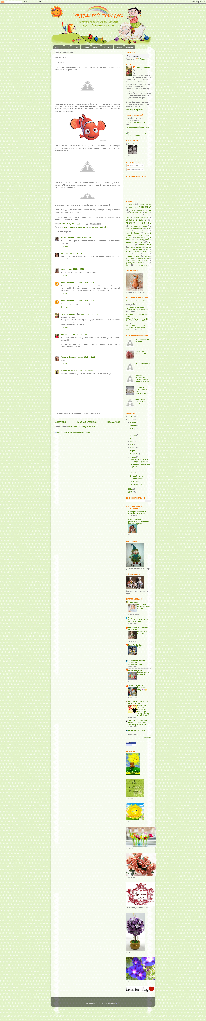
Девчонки (140, 146)
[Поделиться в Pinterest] (100, 224)
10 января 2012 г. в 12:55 (77, 334)
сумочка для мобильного (134, 263)
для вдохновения (139, 237)
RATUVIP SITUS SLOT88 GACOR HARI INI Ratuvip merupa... (135, 327)
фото (128, 265)
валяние (128, 215)
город (141, 235)
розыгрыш (130, 260)
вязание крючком (82, 227)
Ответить (64, 246)
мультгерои (94, 227)
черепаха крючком (140, 265)
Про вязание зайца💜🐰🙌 (142, 689)
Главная (58, 47)
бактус (133, 210)
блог (149, 210)
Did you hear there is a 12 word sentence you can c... (137, 302)
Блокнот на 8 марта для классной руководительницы (138, 724)
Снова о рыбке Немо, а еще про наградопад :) (139, 461)
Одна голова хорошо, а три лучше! (140, 401)
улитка (147, 263)
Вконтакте (107, 47)
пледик (146, 254)
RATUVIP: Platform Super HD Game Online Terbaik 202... (137, 320)
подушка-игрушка (132, 256)
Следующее (61, 422)
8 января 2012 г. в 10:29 (85, 300)
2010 (130, 492)
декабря (133, 422)
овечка (137, 251)
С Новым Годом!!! (137, 484)
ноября (133, 426)
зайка (147, 240)
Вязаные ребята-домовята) (143, 673)
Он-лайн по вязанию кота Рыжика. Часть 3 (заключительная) (142, 378)
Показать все (147, 737)
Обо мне (129, 47)
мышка (128, 251)
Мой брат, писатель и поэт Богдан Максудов (137, 512)
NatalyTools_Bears (135, 645)
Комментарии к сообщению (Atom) (81, 427)
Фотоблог (132, 144)
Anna (63, 269)
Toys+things (133, 602)
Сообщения (133, 166)
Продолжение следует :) (137, 664)
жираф (140, 240)
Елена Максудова (68, 314)
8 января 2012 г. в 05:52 (75, 269)
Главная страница (87, 422)
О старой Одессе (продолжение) (136, 477)
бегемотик (141, 210)
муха (147, 249)
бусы (146, 213)
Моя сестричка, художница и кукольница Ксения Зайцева (138, 521)
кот (150, 242)
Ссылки (86, 47)
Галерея (118, 47)
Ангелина (130, 204)
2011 (130, 489)
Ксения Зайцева (145, 204)
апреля (133, 447)
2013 (130, 417)
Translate (143, 59)
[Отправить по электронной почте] (91, 224)
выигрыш (138, 215)
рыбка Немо (105, 227)
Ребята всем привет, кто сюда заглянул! (143, 606)
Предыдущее (113, 422)
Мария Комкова (67, 237)
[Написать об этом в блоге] (93, 224)
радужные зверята (142, 258)
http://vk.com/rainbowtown (135, 122)
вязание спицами (139, 226)
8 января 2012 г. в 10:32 (88, 314)
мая (132, 444)
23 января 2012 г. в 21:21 (85, 357)
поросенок (147, 256)
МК (67, 47)
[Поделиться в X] (95, 224)
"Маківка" (140, 525)
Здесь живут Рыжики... (137, 686)
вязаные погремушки (134, 228)
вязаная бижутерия (141, 217)
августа (133, 435)
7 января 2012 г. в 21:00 (77, 253)
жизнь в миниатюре (136, 730)
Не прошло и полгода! (142, 632)
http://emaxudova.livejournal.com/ (138, 127)
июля (132, 438)
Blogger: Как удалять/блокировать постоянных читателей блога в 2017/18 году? (143, 710)
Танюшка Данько (68, 357)
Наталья (64, 253)
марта (132, 451)
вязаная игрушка (68, 227)
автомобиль (132, 207)
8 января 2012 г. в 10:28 (85, 283)
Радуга (75, 47)
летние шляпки (145, 245)
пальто (137, 254)
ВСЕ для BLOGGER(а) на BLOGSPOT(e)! (138, 702)
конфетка (139, 242)
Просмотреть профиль (134, 110)
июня (132, 441)
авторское (145, 206)
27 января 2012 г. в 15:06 (83, 370)
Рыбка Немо (134, 481)
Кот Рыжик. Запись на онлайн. (142, 340)
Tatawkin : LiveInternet (137, 721)
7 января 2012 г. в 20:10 (84, 237)
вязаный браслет (141, 231)
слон (138, 260)
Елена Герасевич (68, 283)
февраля (134, 454)
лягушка (130, 247)
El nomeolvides (67, 370)
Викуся (64, 334)
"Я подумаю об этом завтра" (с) (136, 661)
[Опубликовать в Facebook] (98, 224)
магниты (139, 247)
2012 (130, 420)
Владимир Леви (135, 618)
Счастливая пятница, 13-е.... (141, 352)
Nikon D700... (135, 473)
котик (132, 245)
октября (133, 429)
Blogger (118, 1003)
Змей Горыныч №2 (142, 363)
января (133, 457)
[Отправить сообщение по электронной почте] (86, 224)
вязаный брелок (132, 233)
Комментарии (134, 169)
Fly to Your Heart (135, 670)
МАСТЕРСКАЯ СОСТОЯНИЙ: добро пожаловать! (138, 621)
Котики (96, 47)
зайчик (128, 242)
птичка (130, 258)
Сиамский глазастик (137, 470)
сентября (134, 432)
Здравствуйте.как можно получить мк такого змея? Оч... (138, 308)
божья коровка (135, 213)
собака (145, 260)
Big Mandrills (141, 647)
